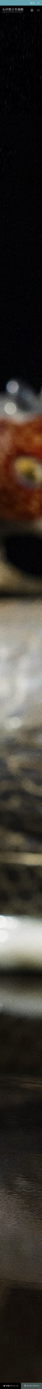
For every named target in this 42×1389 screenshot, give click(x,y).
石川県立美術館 (12, 10)
